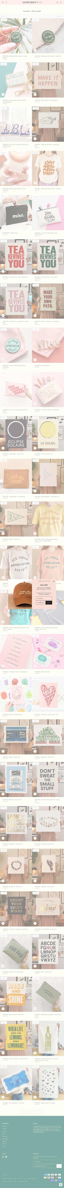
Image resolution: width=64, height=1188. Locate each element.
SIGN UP (49, 602)
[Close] (53, 581)
